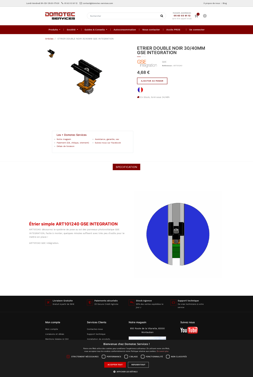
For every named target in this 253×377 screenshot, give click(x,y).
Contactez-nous (95, 329)
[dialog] (126, 358)
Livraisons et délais (54, 334)
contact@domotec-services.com (98, 3)
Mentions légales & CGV (57, 339)
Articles (49, 38)
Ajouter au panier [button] (152, 81)
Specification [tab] (126, 167)
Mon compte (51, 329)
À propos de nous (212, 3)
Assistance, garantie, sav (107, 139)
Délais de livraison (65, 146)
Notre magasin (64, 139)
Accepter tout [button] (115, 364)
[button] (126, 371)
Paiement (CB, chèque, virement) (73, 143)
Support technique (96, 334)
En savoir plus (163, 351)
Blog (225, 3)
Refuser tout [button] (138, 364)
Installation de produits (98, 339)
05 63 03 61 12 (70, 3)
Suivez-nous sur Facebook (108, 143)
